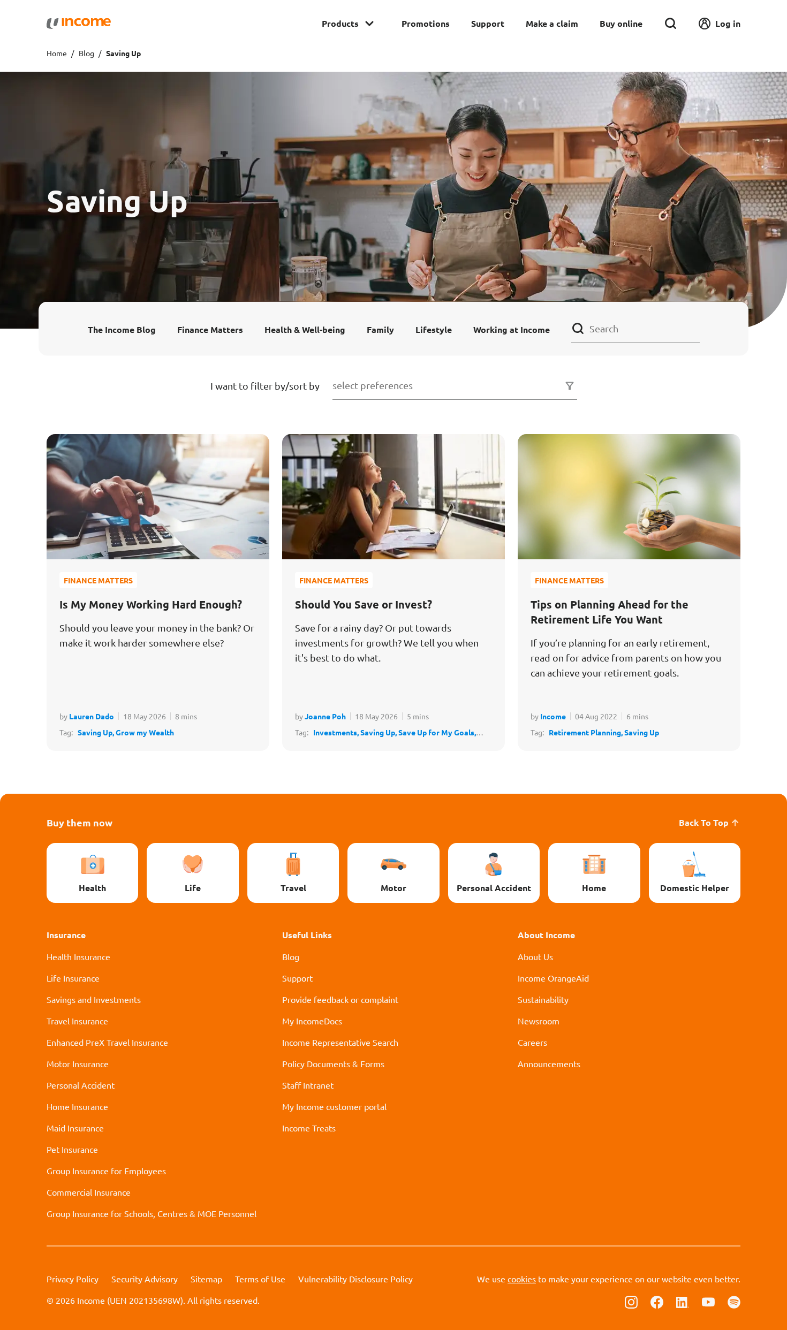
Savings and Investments (94, 999)
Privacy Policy (73, 1278)
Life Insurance (73, 977)
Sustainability (543, 999)
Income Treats (309, 1127)
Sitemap (206, 1278)
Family (380, 329)
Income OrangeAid (553, 977)
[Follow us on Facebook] (656, 1301)
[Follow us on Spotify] (734, 1301)
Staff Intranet (308, 1085)
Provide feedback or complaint (340, 999)
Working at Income (511, 329)
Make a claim (552, 23)
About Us (535, 956)
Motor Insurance (78, 1063)
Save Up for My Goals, (437, 732)
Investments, (336, 732)
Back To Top (704, 822)
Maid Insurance (75, 1127)
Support (487, 23)
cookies (522, 1278)
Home (57, 53)
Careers (532, 1042)
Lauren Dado (91, 716)
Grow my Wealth (145, 732)
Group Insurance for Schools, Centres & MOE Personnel (151, 1213)
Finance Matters (210, 329)
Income (553, 716)
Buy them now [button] (79, 822)
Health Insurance (78, 956)
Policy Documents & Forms (333, 1063)
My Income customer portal (334, 1106)
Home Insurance (77, 1106)
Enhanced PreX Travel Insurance (107, 1042)
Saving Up (641, 732)
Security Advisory (144, 1278)
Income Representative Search (340, 1042)
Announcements (549, 1063)
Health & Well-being (304, 329)
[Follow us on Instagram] (631, 1301)
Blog (86, 53)
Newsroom (538, 1020)
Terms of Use (260, 1278)
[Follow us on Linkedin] (682, 1301)
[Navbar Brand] (79, 23)
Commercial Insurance (89, 1192)
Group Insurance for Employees (106, 1170)
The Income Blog (122, 329)
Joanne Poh (325, 716)
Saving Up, (97, 732)
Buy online (621, 23)
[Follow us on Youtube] (708, 1301)
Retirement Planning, (586, 732)
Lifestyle (433, 329)
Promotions (426, 23)
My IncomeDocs (312, 1020)
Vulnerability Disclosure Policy (355, 1278)
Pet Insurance (72, 1149)
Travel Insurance (77, 1020)
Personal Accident (81, 1085)
